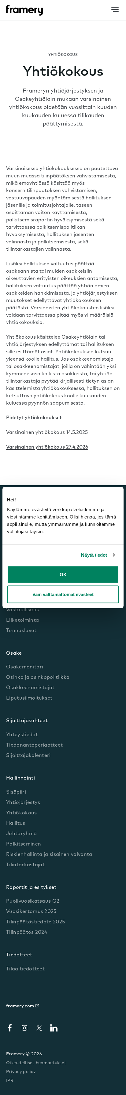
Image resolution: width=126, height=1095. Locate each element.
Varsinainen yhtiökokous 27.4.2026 (47, 447)
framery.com (20, 1006)
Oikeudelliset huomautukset (36, 1063)
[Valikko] (115, 10)
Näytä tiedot (94, 555)
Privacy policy (20, 1072)
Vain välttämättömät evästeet (63, 594)
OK (63, 574)
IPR (9, 1081)
